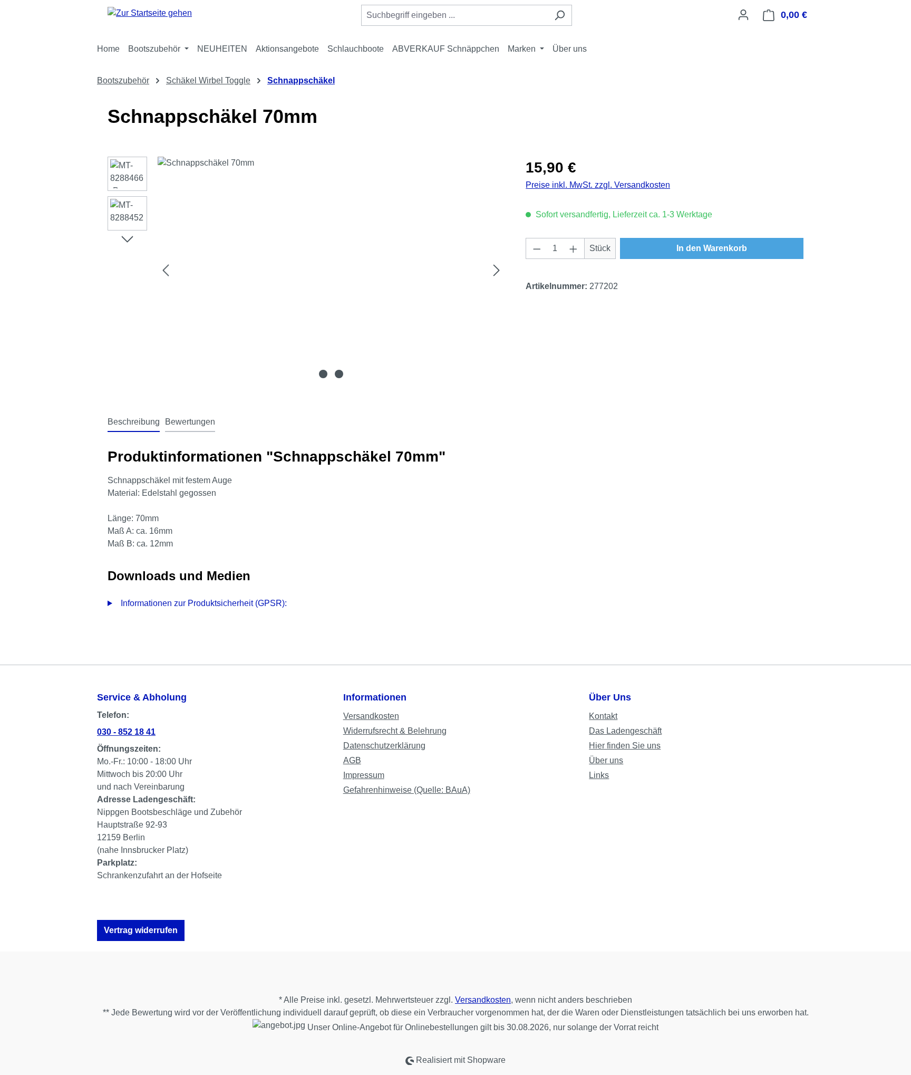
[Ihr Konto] (743, 14)
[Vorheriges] (165, 270)
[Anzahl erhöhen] (574, 248)
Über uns (606, 760)
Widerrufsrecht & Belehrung (395, 730)
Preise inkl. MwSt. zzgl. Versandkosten (598, 184)
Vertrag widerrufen (141, 930)
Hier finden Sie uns (625, 745)
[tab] (134, 422)
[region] (306, 270)
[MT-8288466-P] (331, 270)
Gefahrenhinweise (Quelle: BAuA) (406, 789)
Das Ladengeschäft (625, 730)
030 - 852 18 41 (126, 731)
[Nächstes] (497, 270)
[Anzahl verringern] (537, 248)
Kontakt (603, 716)
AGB (352, 760)
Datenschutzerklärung (384, 745)
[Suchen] (559, 15)
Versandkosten (371, 716)
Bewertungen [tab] (190, 421)
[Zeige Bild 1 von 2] (323, 374)
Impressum (363, 775)
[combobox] (454, 15)
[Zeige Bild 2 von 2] (339, 374)
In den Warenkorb (711, 248)
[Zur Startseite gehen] (149, 13)
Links (599, 775)
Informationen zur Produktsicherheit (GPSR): (204, 603)
